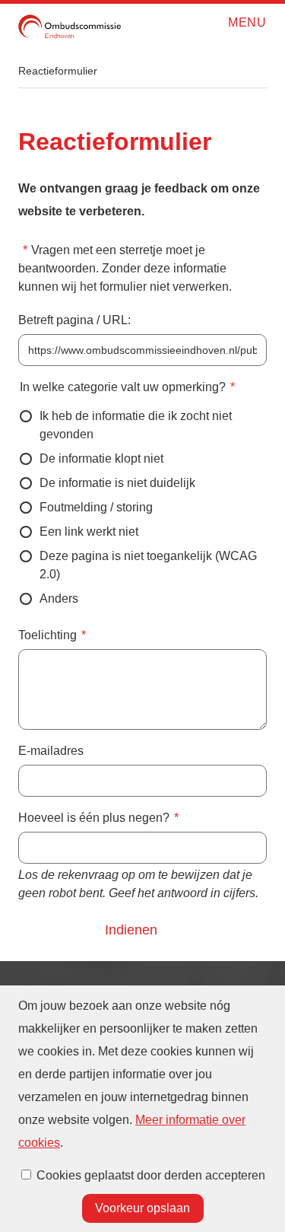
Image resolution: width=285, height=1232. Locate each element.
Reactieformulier (57, 71)
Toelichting (47, 635)
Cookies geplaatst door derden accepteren (150, 1175)
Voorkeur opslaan (142, 1208)
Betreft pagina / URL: (74, 320)
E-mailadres (51, 750)
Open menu (223, 23)
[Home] (69, 26)
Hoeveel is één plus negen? (93, 817)
